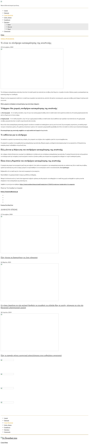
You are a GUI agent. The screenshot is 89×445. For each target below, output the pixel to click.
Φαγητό (10, 27)
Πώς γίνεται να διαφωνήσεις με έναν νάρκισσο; (19, 257)
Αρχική (6, 10)
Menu (2, 35)
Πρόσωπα (6, 13)
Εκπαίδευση (7, 20)
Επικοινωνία (7, 31)
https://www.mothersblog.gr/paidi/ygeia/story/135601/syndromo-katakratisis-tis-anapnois (47, 184)
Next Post (10, 205)
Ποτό (9, 29)
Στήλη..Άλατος (8, 17)
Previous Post (4, 205)
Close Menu (4, 442)
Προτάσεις (6, 22)
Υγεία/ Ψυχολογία (8, 15)
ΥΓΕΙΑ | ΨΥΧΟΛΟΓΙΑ (7, 38)
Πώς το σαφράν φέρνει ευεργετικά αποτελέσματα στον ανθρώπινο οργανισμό (31, 355)
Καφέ (9, 24)
